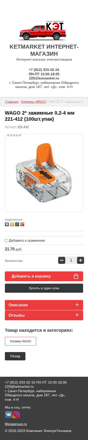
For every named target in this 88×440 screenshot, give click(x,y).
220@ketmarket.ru (44, 78)
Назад (15, 356)
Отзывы (17, 315)
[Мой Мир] (17, 223)
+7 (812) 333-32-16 (44, 70)
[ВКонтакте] (7, 223)
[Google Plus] (22, 223)
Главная (11, 102)
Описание (18, 305)
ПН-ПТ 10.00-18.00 (44, 74)
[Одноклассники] (12, 223)
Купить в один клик (44, 288)
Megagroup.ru (16, 424)
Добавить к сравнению (26, 240)
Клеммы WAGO (33, 102)
